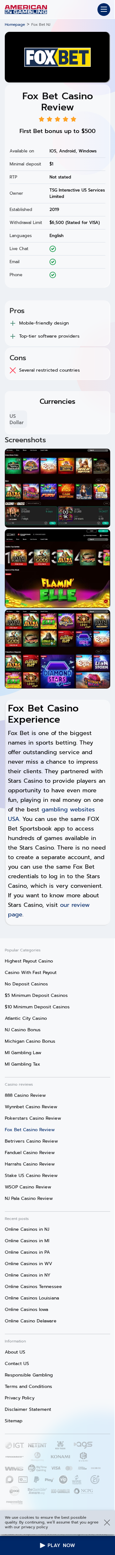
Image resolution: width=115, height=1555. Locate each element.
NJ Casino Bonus (23, 1029)
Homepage (15, 24)
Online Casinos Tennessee (33, 1286)
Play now (61, 1545)
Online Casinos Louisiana (32, 1298)
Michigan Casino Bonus (30, 1041)
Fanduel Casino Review (30, 1152)
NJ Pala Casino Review (29, 1198)
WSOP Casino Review (28, 1187)
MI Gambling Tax (22, 1064)
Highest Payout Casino (29, 961)
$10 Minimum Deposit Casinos (37, 1007)
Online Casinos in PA (27, 1252)
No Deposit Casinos (26, 984)
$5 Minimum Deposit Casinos (36, 995)
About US (15, 1352)
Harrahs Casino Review (30, 1164)
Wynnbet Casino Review (31, 1106)
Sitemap (13, 1421)
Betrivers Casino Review (31, 1141)
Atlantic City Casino (26, 1018)
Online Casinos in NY (27, 1275)
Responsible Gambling (29, 1375)
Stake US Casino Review (31, 1175)
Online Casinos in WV (28, 1263)
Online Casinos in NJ (27, 1229)
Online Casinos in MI (27, 1240)
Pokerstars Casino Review (33, 1118)
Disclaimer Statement (28, 1409)
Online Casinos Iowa (26, 1309)
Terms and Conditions (28, 1386)
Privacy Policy (19, 1398)
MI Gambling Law (23, 1052)
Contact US (17, 1363)
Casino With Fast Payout (31, 972)
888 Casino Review (25, 1095)
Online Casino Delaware (31, 1321)
